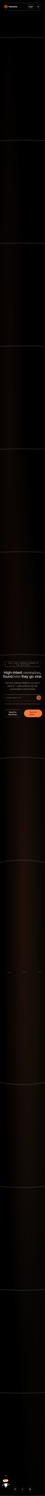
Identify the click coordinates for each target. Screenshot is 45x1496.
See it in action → (33, 713)
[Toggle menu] (38, 6)
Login (30, 7)
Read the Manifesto (12, 713)
